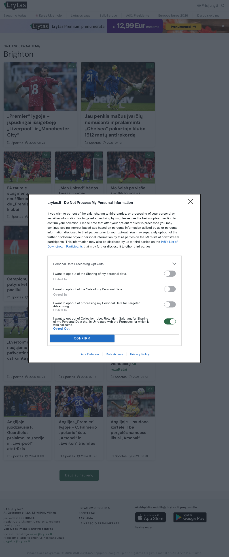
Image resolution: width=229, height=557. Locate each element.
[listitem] (114, 263)
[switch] (170, 274)
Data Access (114, 354)
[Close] (192, 203)
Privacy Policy (140, 354)
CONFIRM (82, 338)
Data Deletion (89, 354)
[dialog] (114, 278)
